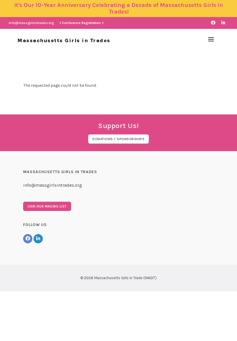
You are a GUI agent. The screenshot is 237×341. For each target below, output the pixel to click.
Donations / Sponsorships (118, 139)
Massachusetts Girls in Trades (63, 40)
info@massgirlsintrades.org (31, 23)
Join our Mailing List (47, 206)
